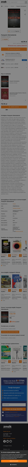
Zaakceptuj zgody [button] (14, 461)
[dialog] (14, 458)
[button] (14, 464)
